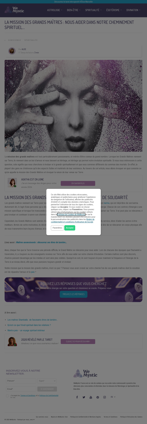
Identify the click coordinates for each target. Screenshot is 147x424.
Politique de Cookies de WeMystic (71, 214)
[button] (57, 228)
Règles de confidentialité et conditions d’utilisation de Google (72, 220)
